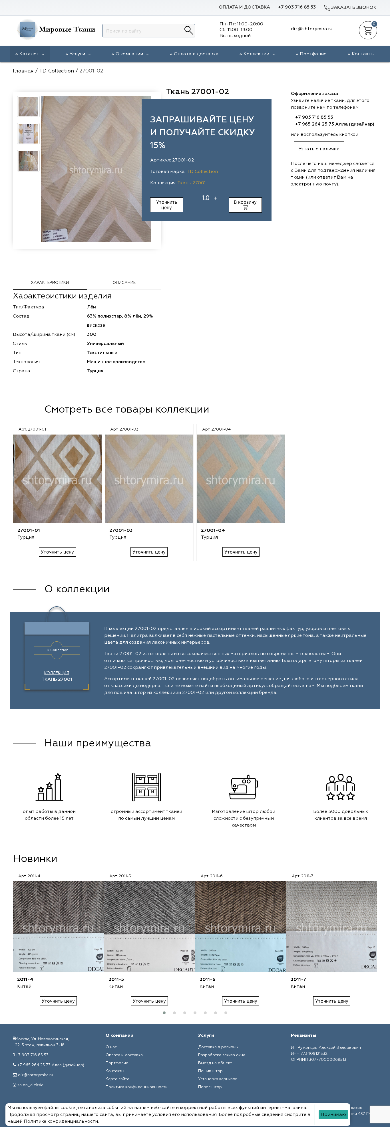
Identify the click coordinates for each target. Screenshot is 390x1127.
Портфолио (313, 54)
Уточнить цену (166, 204)
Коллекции (256, 54)
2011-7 (298, 979)
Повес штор (210, 1087)
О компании (129, 54)
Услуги (77, 54)
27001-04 (213, 530)
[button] (164, 1013)
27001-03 (120, 530)
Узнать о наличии (319, 149)
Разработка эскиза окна (221, 1055)
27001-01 (28, 530)
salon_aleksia (30, 1085)
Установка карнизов (218, 1079)
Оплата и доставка (244, 7)
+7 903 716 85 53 (297, 7)
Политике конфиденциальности (61, 1121)
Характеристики (50, 283)
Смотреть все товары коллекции (126, 410)
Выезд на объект (215, 1063)
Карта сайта (117, 1079)
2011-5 (116, 979)
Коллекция (56, 676)
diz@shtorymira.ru (35, 1075)
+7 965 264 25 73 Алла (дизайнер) (334, 124)
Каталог (29, 54)
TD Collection (202, 171)
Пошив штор (210, 1071)
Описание (124, 283)
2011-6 (207, 979)
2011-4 (25, 979)
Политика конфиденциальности (137, 1087)
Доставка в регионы (218, 1047)
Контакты (363, 54)
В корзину (245, 202)
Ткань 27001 (191, 183)
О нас (111, 1047)
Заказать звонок (353, 7)
